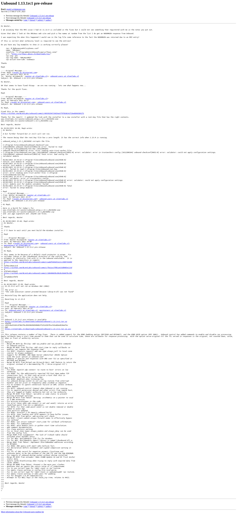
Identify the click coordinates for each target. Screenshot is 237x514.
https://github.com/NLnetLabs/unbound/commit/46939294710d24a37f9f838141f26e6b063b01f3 (42, 113)
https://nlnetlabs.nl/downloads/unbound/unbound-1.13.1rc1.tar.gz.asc (38, 329)
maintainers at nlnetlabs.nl (17, 245)
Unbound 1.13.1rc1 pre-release (42, 16)
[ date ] (26, 20)
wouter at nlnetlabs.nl (36, 76)
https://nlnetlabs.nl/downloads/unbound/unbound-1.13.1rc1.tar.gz (36, 321)
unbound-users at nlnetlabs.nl (64, 76)
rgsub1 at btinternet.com (15, 9)
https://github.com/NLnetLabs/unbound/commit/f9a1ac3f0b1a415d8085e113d (38, 268)
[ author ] (48, 20)
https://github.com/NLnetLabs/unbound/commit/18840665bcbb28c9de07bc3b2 (38, 273)
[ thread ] (32, 20)
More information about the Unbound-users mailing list (22, 512)
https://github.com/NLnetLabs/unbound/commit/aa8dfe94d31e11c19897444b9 (38, 262)
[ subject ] (40, 20)
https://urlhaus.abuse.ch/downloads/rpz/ (31, 54)
